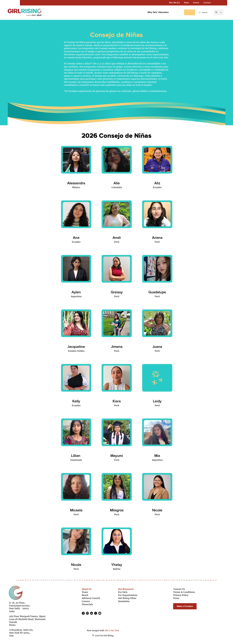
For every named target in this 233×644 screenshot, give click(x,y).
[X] (95, 613)
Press (176, 598)
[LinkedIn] (91, 613)
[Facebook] (83, 613)
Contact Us (179, 589)
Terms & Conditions (184, 592)
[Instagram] (87, 613)
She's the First (112, 630)
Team (85, 592)
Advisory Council (91, 598)
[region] (76, 169)
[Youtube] (99, 613)
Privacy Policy (180, 595)
